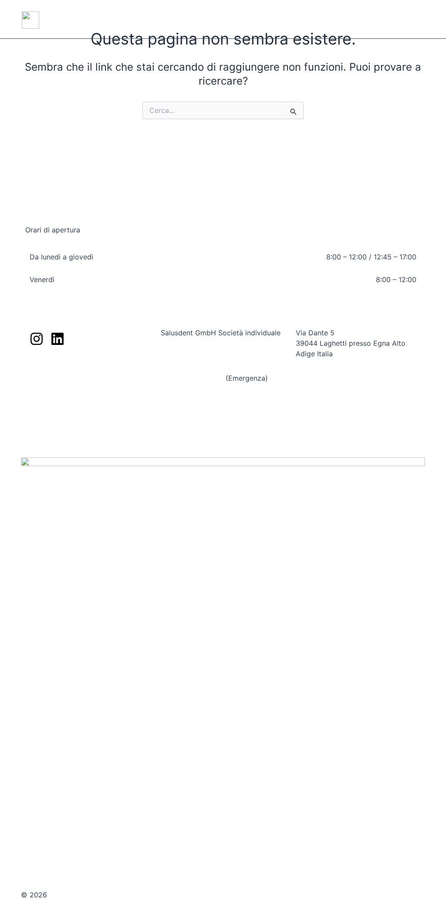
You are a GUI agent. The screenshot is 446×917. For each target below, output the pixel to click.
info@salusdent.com (194, 400)
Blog (37, 357)
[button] (422, 20)
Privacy (413, 888)
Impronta (380, 888)
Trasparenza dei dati (63, 380)
